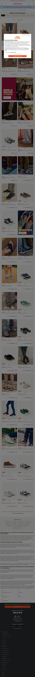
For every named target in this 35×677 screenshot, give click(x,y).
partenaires (9, 45)
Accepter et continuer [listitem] (17, 56)
